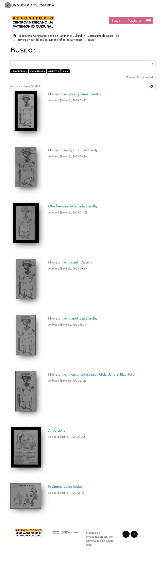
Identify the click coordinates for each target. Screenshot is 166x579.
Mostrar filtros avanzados (141, 77)
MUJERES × (53, 71)
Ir (152, 64)
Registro (134, 20)
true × (65, 71)
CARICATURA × (37, 71)
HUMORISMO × (19, 71)
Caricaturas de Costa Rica (103, 36)
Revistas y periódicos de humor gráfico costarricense (50, 40)
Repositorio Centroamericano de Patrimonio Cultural (50, 36)
